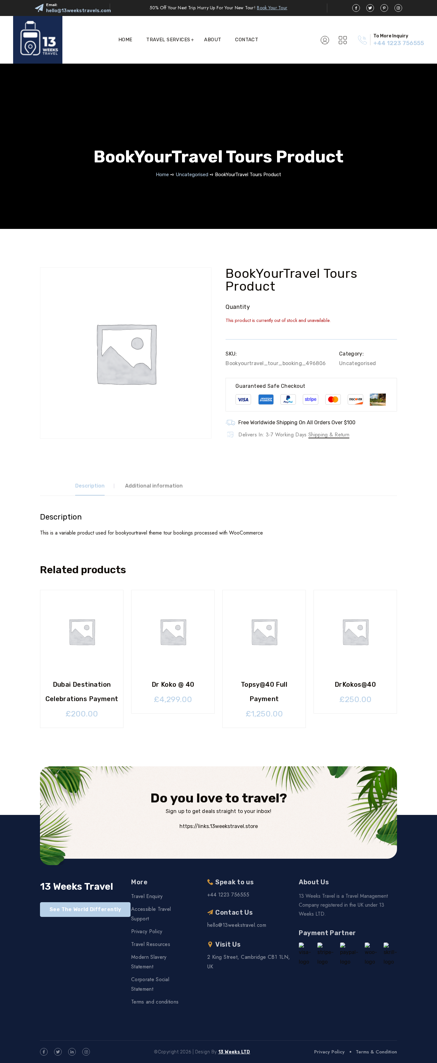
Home (125, 40)
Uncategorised (192, 174)
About (212, 40)
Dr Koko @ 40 (173, 684)
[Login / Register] (325, 39)
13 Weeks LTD (234, 1052)
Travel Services (168, 40)
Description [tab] (90, 486)
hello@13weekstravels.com (78, 10)
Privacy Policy (146, 931)
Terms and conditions (155, 1001)
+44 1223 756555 (398, 43)
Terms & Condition (376, 1051)
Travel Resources (150, 944)
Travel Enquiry (147, 896)
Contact (246, 40)
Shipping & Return (328, 434)
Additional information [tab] (154, 486)
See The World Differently (85, 909)
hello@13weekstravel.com (236, 925)
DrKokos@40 (355, 684)
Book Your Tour (272, 7)
